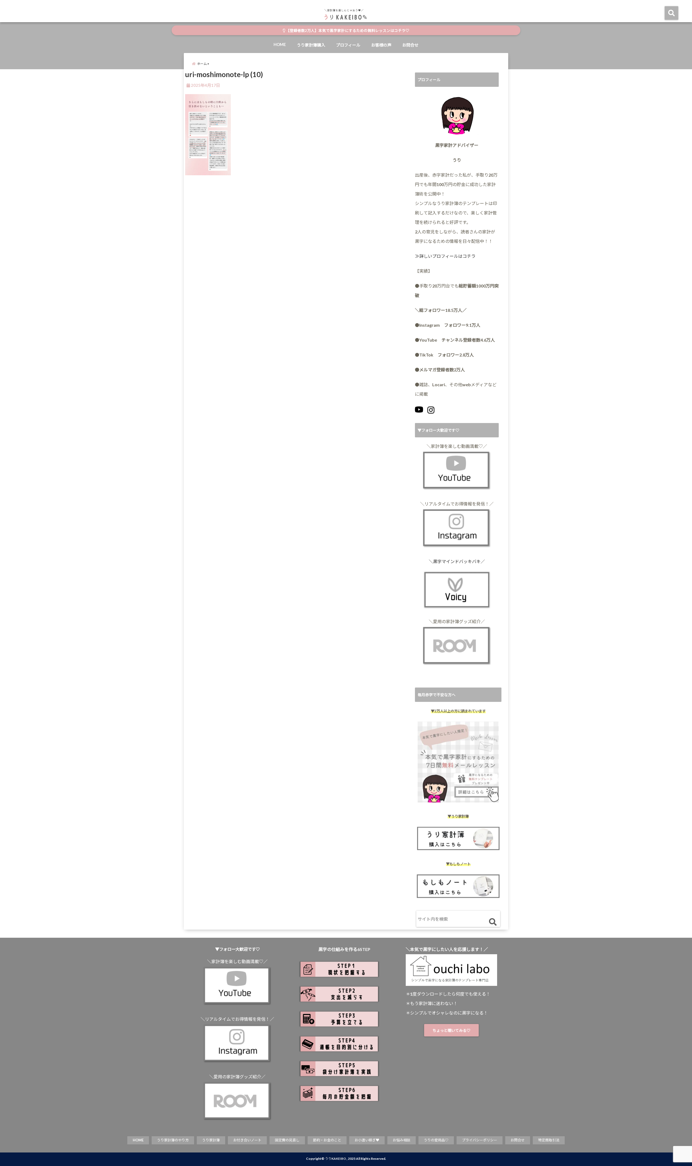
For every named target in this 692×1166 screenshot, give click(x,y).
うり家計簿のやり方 (173, 1140)
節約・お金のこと (327, 1140)
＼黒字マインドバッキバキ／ (457, 561)
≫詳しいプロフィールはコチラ (445, 256)
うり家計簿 (211, 1140)
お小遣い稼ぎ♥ (367, 1140)
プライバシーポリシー (479, 1140)
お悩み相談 (401, 1140)
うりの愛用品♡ (436, 1140)
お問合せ (410, 44)
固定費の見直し (287, 1140)
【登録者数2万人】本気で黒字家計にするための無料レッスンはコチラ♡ (347, 30)
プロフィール (348, 44)
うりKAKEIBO (335, 1159)
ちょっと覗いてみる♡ (451, 1030)
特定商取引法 (548, 1140)
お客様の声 (381, 44)
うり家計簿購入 (311, 44)
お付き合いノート (247, 1140)
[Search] (493, 922)
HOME (280, 44)
